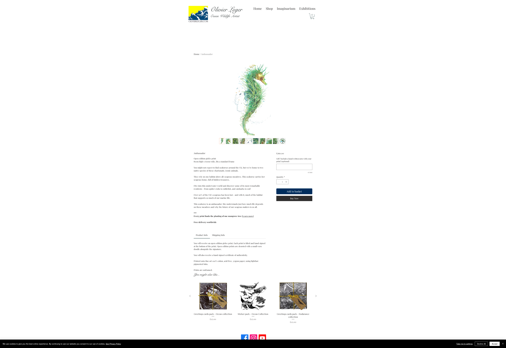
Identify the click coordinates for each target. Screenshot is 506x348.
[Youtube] (262, 338)
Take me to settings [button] (464, 343)
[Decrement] (278, 181)
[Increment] (286, 181)
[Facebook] (244, 338)
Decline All (481, 343)
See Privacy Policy (113, 343)
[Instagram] (253, 338)
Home (196, 54)
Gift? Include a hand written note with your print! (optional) (293, 160)
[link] (202, 235)
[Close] (502, 344)
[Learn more (247, 216)
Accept (494, 343)
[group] (253, 306)
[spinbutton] (282, 181)
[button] (312, 16)
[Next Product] (316, 296)
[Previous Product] (190, 296)
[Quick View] (213, 296)
